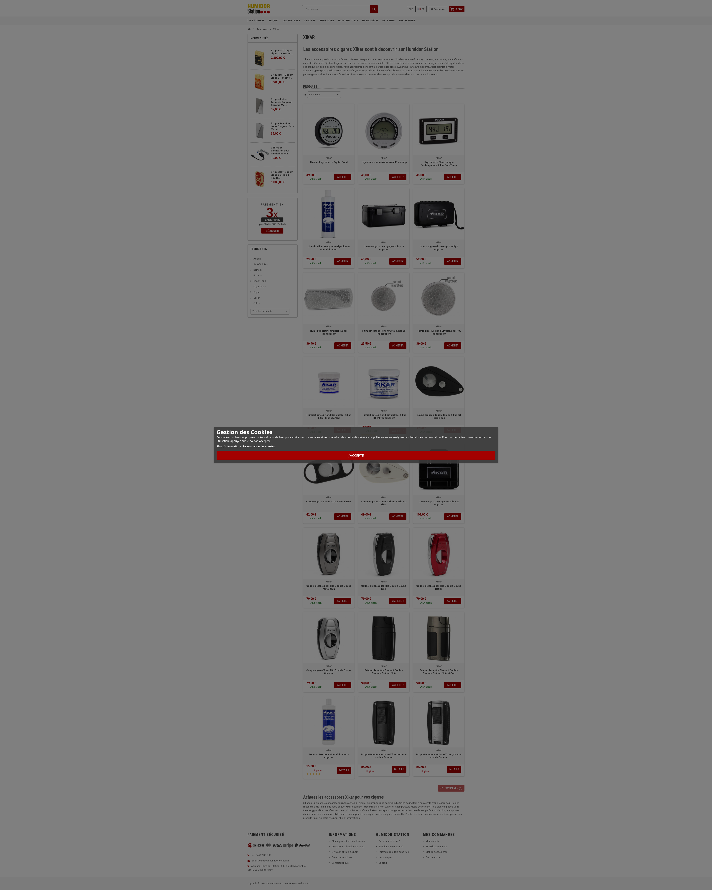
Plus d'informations (229, 446)
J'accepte (356, 455)
